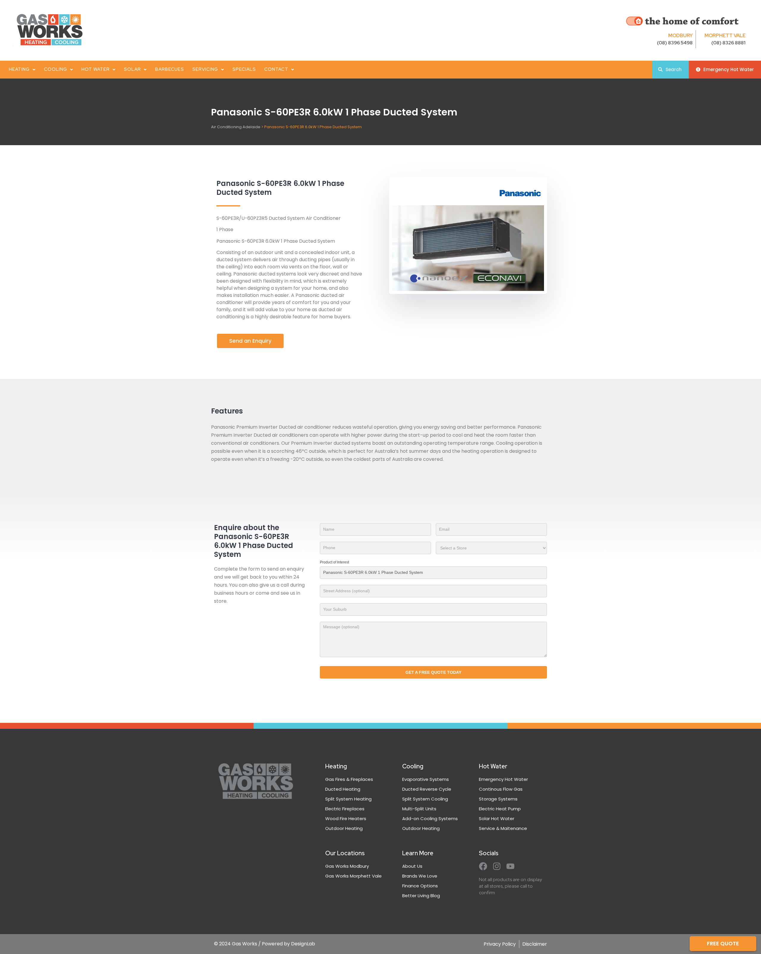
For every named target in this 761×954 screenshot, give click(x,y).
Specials (244, 69)
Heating (19, 69)
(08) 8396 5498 (675, 43)
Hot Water (95, 69)
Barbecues (169, 69)
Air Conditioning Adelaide (235, 127)
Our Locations (345, 853)
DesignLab (303, 943)
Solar (132, 69)
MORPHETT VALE (725, 35)
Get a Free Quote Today (433, 672)
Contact (276, 69)
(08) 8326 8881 (728, 43)
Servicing (205, 69)
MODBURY (680, 35)
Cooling (55, 69)
